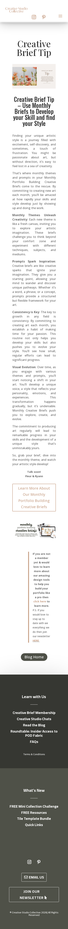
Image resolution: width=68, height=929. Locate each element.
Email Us (36, 877)
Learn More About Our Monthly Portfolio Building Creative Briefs (34, 497)
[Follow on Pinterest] (44, 17)
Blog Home (34, 657)
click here (39, 601)
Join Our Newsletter (32, 894)
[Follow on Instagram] (34, 17)
